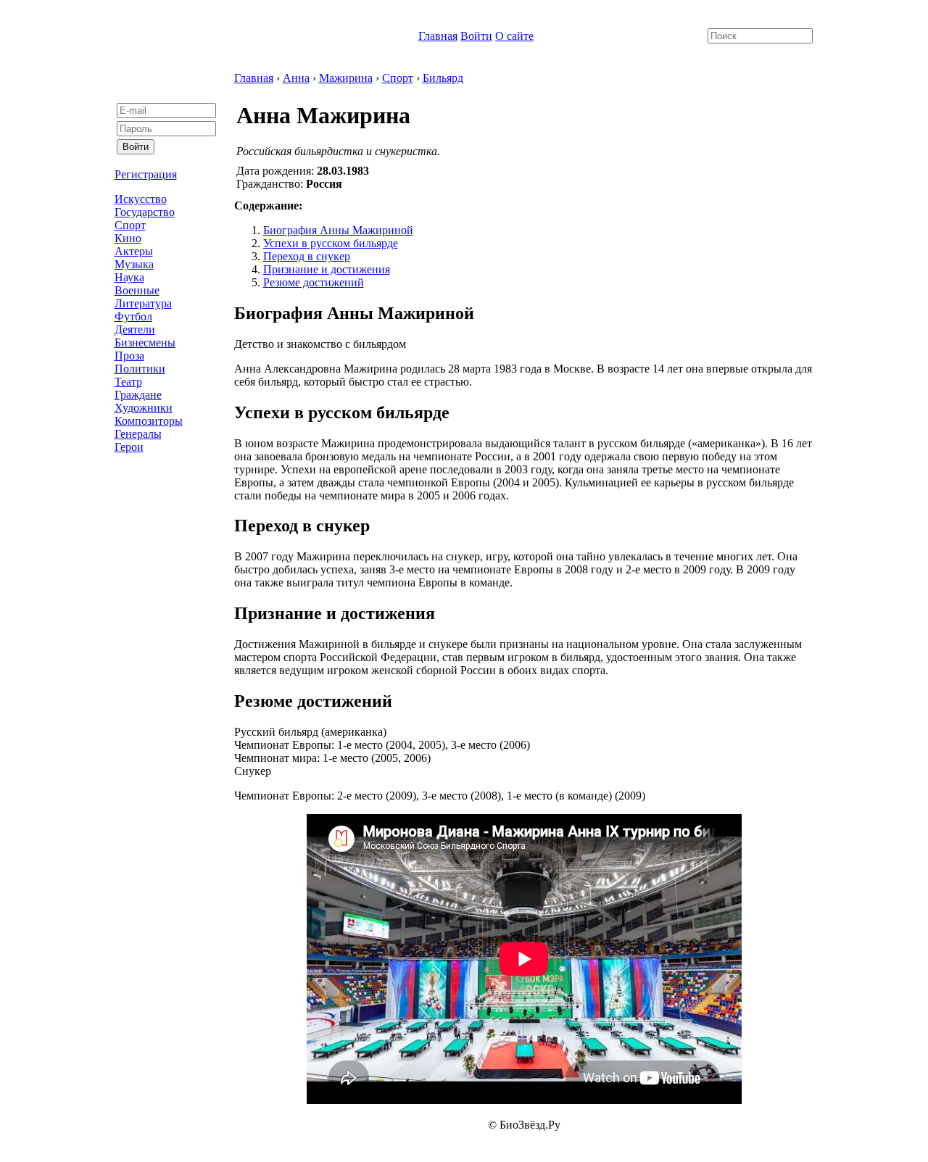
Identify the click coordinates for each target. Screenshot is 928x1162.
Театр (128, 381)
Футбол (133, 316)
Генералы (138, 434)
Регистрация (146, 174)
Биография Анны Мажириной (338, 230)
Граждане (138, 395)
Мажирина (346, 78)
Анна (296, 78)
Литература (143, 303)
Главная (437, 36)
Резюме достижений (313, 282)
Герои (129, 447)
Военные (137, 290)
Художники (144, 408)
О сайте (514, 36)
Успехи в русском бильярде (330, 243)
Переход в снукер (306, 256)
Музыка (134, 264)
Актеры (134, 251)
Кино (128, 238)
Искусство (141, 199)
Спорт (130, 225)
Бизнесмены (145, 342)
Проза (129, 355)
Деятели (135, 329)
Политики (140, 368)
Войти (476, 36)
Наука (129, 277)
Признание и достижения (326, 269)
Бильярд (443, 78)
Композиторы (149, 421)
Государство (145, 212)
